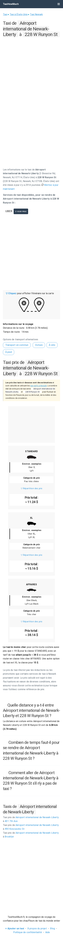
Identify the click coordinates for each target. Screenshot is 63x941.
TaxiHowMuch (11, 4)
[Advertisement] (31, 69)
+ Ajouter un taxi (14, 928)
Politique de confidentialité (27, 932)
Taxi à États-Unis (19, 14)
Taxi (5, 14)
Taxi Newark (36, 14)
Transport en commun (16, 345)
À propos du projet (37, 928)
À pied (8, 352)
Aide (47, 932)
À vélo (52, 345)
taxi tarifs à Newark (38, 386)
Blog (52, 928)
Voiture (39, 345)
